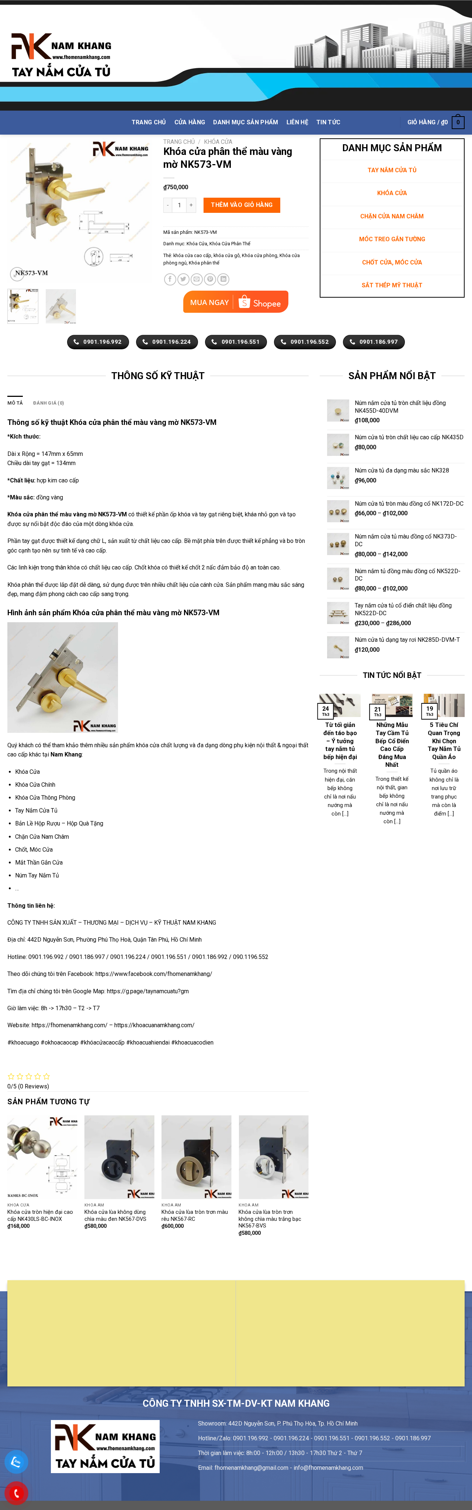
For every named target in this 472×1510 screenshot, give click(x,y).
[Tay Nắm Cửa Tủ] (61, 55)
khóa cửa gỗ (227, 255)
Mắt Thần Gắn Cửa (39, 862)
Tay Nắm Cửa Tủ (36, 810)
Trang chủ (179, 141)
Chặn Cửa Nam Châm (42, 836)
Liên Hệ (297, 122)
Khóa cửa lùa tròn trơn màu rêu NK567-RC (195, 1215)
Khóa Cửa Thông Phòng (45, 797)
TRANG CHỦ (149, 122)
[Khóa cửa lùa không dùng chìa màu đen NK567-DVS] (119, 1157)
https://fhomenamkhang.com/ (70, 1025)
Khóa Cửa (218, 141)
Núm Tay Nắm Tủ (37, 875)
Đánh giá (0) (48, 403)
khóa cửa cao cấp (192, 255)
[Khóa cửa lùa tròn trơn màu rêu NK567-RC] (197, 1157)
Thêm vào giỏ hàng (242, 204)
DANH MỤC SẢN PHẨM (245, 122)
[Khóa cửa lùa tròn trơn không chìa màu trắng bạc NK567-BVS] (274, 1157)
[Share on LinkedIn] (223, 279)
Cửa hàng (189, 122)
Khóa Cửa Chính (35, 784)
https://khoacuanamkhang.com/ (154, 1025)
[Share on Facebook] (170, 279)
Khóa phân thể (204, 263)
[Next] (140, 210)
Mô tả (15, 403)
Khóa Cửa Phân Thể (229, 243)
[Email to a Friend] (197, 279)
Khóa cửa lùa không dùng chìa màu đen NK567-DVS (115, 1215)
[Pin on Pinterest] (210, 279)
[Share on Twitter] (183, 279)
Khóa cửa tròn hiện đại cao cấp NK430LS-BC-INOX (40, 1215)
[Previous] (19, 210)
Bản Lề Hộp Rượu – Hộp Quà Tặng (59, 823)
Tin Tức (328, 122)
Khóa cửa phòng (259, 255)
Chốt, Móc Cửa (34, 849)
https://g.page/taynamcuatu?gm (148, 991)
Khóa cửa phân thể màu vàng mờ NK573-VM (67, 514)
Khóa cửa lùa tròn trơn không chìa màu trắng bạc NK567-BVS (270, 1219)
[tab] (15, 403)
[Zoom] (17, 274)
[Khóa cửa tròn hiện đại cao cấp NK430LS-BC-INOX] (42, 1157)
